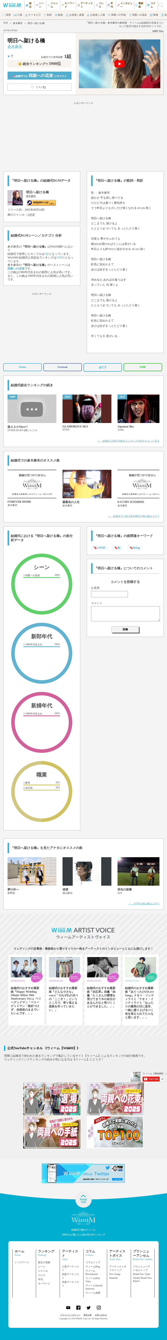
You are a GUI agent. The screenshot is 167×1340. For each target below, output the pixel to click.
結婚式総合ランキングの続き (32, 385)
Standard (113, 1278)
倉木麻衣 (18, 23)
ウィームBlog (93, 1266)
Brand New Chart (141, 1274)
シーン (41, 1266)
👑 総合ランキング (39, 63)
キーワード (44, 1283)
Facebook (63, 367)
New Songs (115, 1274)
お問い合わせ (101, 1315)
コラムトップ (93, 1262)
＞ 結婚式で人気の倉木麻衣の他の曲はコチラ (133, 516)
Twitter (22, 367)
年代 (40, 1279)
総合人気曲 (44, 1262)
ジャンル (43, 1270)
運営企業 (88, 1315)
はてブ (102, 367)
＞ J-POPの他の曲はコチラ (144, 903)
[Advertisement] (83, 135)
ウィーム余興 (93, 1292)
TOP (5, 23)
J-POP (31, 214)
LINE (143, 367)
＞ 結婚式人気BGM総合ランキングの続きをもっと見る (128, 440)
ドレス (41, 1275)
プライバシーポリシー (70, 1315)
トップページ (22, 1262)
